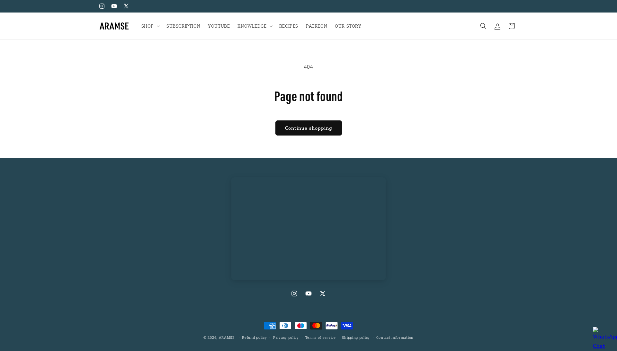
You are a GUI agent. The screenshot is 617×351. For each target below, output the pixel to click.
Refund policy (254, 337)
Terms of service (320, 337)
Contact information (395, 337)
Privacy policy (286, 337)
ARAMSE (227, 337)
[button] (150, 26)
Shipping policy (356, 337)
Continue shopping (308, 128)
